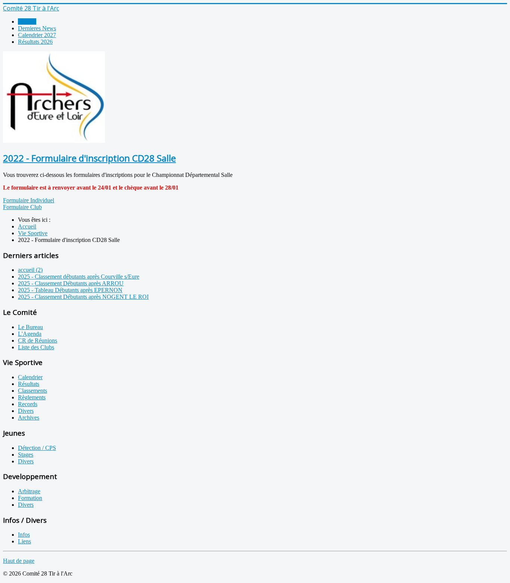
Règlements (32, 397)
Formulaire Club (22, 207)
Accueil (27, 21)
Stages (25, 454)
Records (27, 404)
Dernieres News (37, 28)
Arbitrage (29, 491)
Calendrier (30, 377)
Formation (30, 498)
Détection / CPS (37, 448)
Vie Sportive (32, 233)
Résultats (28, 384)
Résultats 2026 (35, 42)
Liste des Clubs (36, 347)
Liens (24, 541)
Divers (26, 411)
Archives (28, 417)
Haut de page (18, 561)
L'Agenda (29, 334)
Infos (24, 534)
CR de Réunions (37, 340)
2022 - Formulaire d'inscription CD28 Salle (89, 158)
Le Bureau (30, 327)
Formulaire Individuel (28, 200)
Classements (32, 390)
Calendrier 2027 (37, 35)
